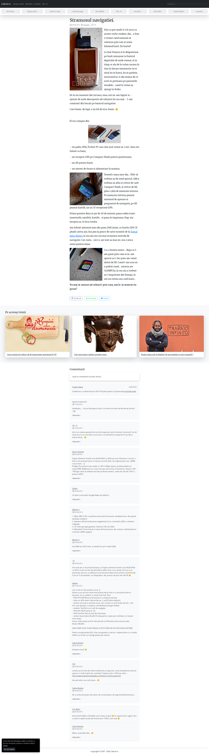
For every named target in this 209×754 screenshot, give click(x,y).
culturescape (77, 11)
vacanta (199, 11)
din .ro (45, 4)
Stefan (75, 488)
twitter (106, 298)
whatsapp (92, 298)
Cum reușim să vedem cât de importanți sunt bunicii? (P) (31, 354)
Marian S (75, 509)
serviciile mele (130, 391)
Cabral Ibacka (77, 643)
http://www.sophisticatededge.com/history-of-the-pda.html (96, 676)
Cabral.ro (6, 3)
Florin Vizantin (78, 452)
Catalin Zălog (77, 387)
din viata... (11, 11)
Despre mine (18, 4)
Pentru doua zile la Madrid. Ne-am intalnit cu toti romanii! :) (167, 354)
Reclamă (28, 4)
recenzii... (138, 11)
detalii (5, 746)
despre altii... (32, 11)
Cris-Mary (76, 709)
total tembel (179, 11)
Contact (37, 4)
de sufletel (99, 11)
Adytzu (75, 583)
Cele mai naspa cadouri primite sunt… (90, 354)
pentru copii (55, 11)
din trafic (157, 11)
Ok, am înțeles (9, 749)
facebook (77, 298)
